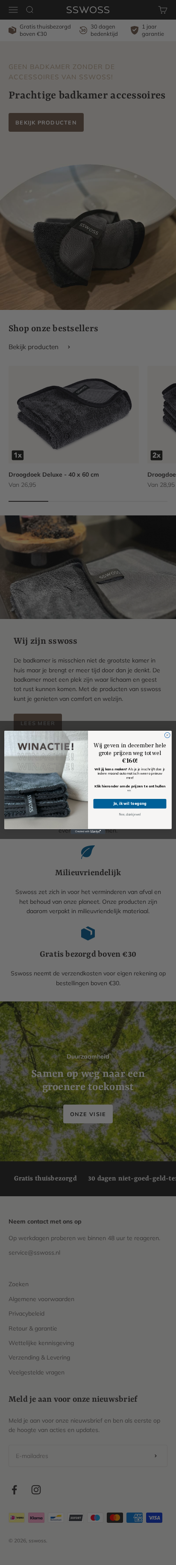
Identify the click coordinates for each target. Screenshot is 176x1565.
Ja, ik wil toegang (130, 803)
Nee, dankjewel (130, 814)
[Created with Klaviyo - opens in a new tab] (88, 831)
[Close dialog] (167, 735)
